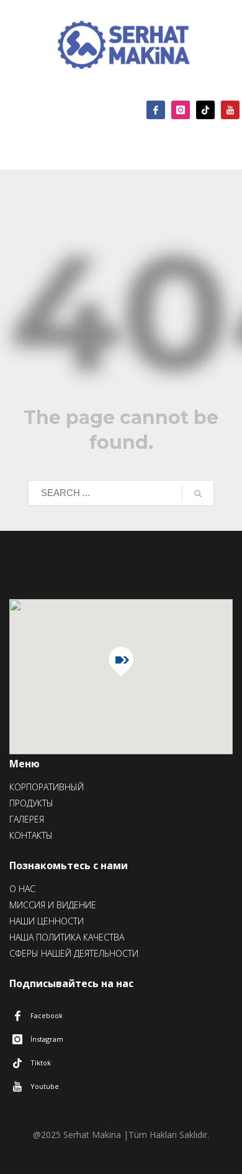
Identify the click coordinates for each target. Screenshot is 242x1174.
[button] (121, 662)
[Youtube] (230, 110)
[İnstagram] (180, 110)
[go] (198, 494)
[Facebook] (155, 110)
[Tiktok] (205, 110)
